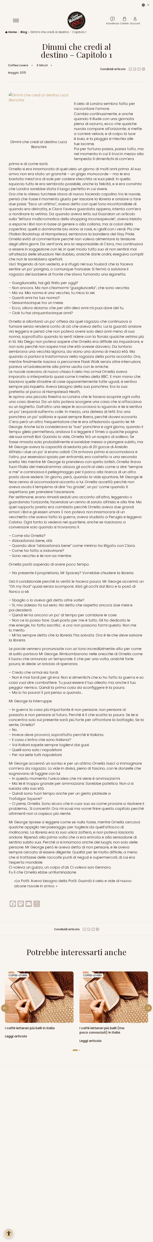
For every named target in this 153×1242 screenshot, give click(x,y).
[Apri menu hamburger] (18, 20)
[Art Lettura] (39, 997)
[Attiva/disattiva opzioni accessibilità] (9, 1233)
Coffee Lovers (18, 65)
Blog (24, 32)
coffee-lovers (18, 975)
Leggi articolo (16, 1036)
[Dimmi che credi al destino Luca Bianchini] (39, 114)
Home (12, 32)
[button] (5, 1008)
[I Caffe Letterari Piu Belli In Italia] (113, 997)
